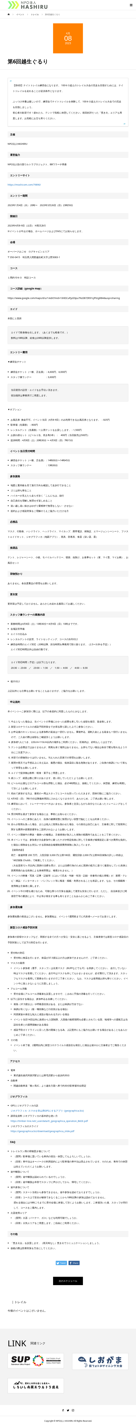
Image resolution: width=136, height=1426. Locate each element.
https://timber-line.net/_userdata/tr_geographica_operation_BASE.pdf (49, 1121)
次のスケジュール (68, 1280)
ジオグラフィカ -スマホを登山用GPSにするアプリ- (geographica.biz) (47, 1110)
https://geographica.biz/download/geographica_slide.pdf (42, 1131)
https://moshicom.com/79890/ (24, 184)
